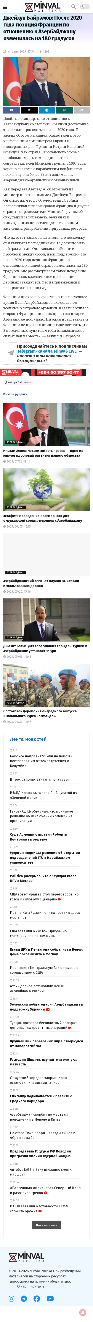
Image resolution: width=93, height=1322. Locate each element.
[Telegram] (24, 1299)
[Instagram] (11, 1299)
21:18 (15, 1163)
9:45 (15, 750)
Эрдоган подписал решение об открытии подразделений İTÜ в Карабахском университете (45, 857)
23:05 (15, 1035)
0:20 (15, 962)
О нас (21, 1286)
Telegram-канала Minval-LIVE (48, 351)
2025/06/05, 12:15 (18, 526)
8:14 (14, 870)
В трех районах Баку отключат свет (39, 779)
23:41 (15, 998)
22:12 (15, 1090)
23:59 (15, 980)
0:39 (15, 925)
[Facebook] (37, 1299)
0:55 (15, 906)
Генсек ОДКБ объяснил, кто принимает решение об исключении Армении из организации (42, 816)
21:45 (15, 1127)
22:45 (15, 1053)
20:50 (15, 1200)
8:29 (15, 847)
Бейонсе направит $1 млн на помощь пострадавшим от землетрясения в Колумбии (41, 761)
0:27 (14, 943)
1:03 (14, 888)
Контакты (37, 1286)
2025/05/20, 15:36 (18, 591)
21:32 (15, 1145)
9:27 (14, 773)
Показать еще (46, 1225)
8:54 (15, 805)
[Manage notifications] (82, 1312)
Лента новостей (28, 739)
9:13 (14, 787)
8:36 (15, 828)
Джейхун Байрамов (18, 382)
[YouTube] (50, 1299)
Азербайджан (15, 442)
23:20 (15, 1016)
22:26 (15, 1072)
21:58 (15, 1108)
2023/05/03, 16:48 (18, 657)
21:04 (15, 1182)
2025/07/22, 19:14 (18, 461)
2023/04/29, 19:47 (18, 722)
